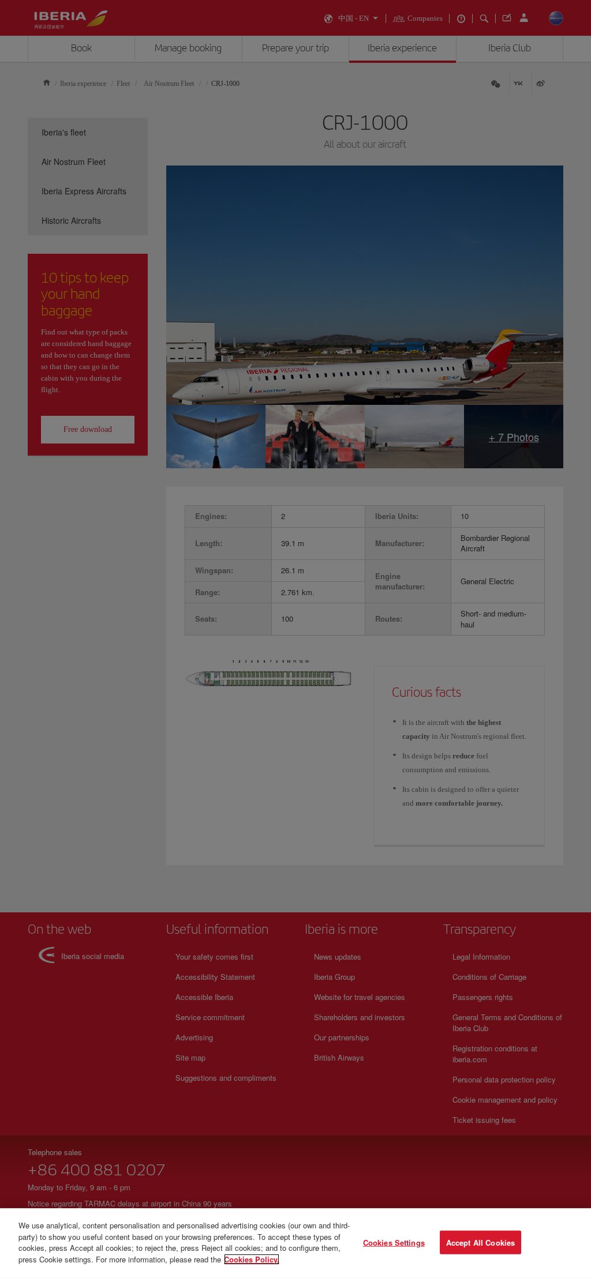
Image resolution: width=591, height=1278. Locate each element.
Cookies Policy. (251, 1258)
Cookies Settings (394, 1241)
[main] (295, 1243)
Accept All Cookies (480, 1241)
